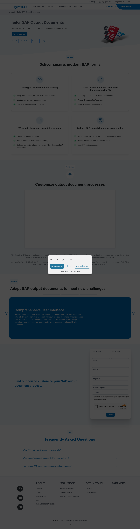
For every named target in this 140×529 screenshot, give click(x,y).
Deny (69, 266)
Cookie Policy (64, 271)
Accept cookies (57, 266)
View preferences (82, 266)
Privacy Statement (74, 271)
